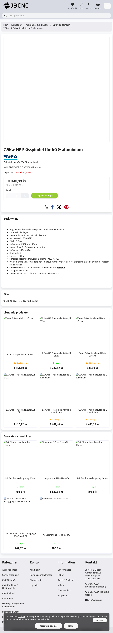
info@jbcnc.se (95, 600)
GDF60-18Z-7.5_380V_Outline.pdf (22, 301)
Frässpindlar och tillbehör (37, 25)
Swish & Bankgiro (66, 580)
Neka (70, 626)
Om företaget (64, 569)
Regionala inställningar (41, 575)
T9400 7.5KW (52, 259)
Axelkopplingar (9, 569)
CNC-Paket (7, 598)
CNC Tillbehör (9, 580)
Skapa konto (36, 580)
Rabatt (61, 575)
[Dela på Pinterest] (66, 207)
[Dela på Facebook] (52, 207)
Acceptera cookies (48, 626)
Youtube (61, 267)
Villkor (61, 585)
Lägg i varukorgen (44, 195)
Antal (8, 190)
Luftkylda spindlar (61, 25)
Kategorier (16, 25)
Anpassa (100, 620)
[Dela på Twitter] (58, 207)
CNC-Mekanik (9, 593)
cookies (21, 616)
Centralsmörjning (10, 575)
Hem (5, 25)
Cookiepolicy (64, 590)
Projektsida (63, 595)
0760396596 (93, 583)
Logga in (34, 585)
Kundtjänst (35, 569)
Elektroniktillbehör (11, 611)
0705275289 (93, 592)
